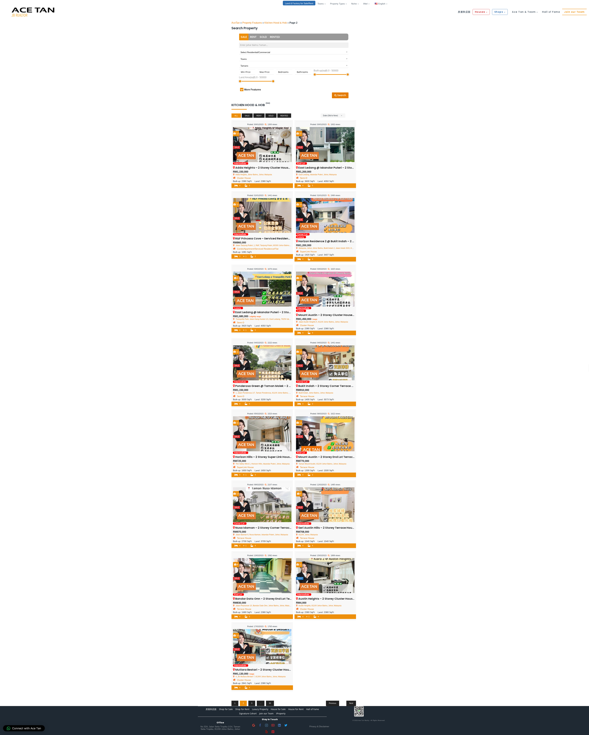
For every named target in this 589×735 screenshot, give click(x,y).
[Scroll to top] (581, 727)
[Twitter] (286, 725)
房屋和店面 (464, 11)
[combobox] (293, 51)
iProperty (280, 713)
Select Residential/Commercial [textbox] (255, 52)
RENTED (275, 37)
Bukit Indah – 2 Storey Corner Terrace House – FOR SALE (337, 386)
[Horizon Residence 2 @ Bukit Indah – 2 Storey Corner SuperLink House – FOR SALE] (325, 215)
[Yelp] (266, 732)
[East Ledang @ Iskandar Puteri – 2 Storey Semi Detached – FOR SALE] (262, 289)
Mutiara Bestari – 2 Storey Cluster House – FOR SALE (271, 670)
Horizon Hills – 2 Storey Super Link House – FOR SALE (271, 457)
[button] (24, 728)
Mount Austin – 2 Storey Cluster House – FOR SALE (333, 315)
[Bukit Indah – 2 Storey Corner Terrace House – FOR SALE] (325, 362)
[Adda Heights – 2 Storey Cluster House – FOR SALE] (262, 144)
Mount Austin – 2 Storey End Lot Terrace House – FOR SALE (338, 457)
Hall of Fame (551, 11)
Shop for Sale (226, 709)
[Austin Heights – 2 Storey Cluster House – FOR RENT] (325, 575)
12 (237, 133)
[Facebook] (260, 725)
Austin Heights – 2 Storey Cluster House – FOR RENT (334, 599)
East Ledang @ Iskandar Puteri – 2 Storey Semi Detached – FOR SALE (283, 312)
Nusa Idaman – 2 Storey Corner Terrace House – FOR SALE (275, 528)
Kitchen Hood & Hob (275, 22)
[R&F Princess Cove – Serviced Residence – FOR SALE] (262, 215)
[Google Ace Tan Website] (253, 725)
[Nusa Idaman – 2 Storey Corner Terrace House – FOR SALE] (262, 504)
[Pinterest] (273, 732)
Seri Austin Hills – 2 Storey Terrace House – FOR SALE (334, 528)
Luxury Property (260, 709)
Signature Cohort (248, 713)
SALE (244, 37)
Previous (332, 703)
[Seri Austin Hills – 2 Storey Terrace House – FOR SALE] (325, 504)
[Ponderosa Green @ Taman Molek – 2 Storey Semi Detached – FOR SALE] (262, 362)
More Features (252, 89)
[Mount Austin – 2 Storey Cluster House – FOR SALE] (325, 289)
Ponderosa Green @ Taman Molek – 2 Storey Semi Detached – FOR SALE (285, 386)
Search (341, 95)
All (236, 116)
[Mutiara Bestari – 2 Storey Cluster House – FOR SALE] (262, 646)
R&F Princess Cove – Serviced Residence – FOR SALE (271, 238)
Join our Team (574, 11)
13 (237, 494)
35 (270, 703)
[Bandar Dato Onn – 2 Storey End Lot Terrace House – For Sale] (262, 575)
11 (300, 133)
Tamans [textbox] (244, 66)
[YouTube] (273, 725)
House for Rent (296, 709)
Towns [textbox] (244, 59)
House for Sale (278, 709)
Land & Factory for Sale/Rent (299, 3)
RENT (253, 37)
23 (300, 278)
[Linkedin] (279, 725)
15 (300, 204)
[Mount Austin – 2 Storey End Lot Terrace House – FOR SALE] (325, 433)
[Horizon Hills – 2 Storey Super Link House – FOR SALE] (262, 433)
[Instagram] (266, 725)
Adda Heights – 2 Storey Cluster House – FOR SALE (270, 168)
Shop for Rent (242, 709)
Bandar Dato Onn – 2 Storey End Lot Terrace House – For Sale (278, 599)
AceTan (235, 22)
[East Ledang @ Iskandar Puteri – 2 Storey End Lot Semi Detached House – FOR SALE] (325, 144)
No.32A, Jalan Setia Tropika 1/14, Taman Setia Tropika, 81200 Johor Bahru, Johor (220, 727)
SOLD (263, 37)
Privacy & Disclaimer (319, 726)
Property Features (252, 22)
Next (351, 703)
